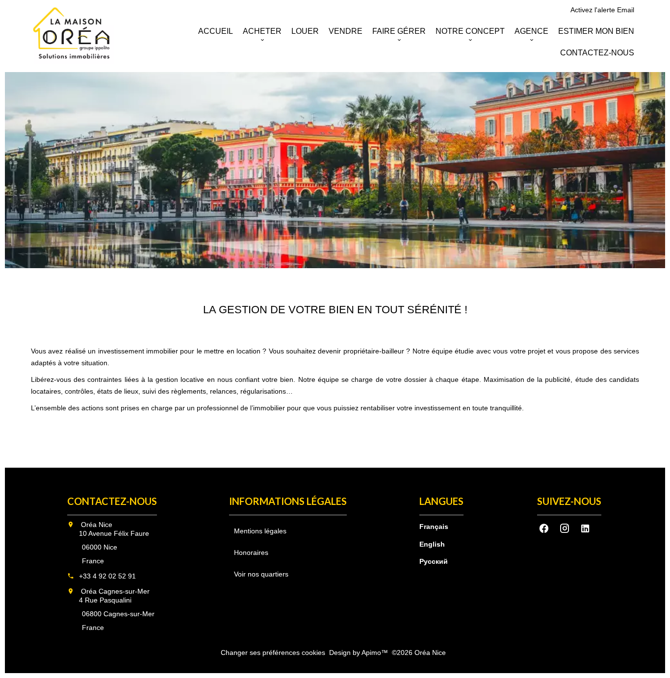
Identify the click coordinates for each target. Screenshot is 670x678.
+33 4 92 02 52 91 (107, 576)
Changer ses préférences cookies (273, 652)
